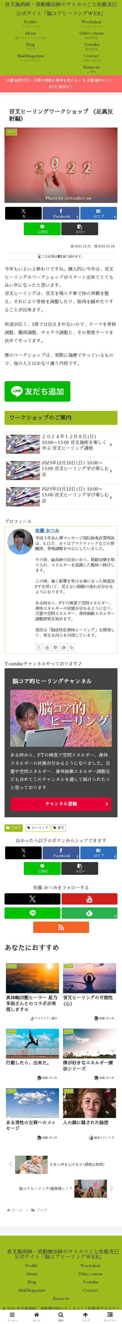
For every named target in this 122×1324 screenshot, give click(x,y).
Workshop (90, 1266)
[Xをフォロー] (39, 647)
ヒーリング (40, 827)
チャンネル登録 (61, 804)
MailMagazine (31, 1290)
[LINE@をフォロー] (55, 647)
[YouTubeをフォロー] (47, 647)
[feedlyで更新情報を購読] (63, 647)
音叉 (60, 827)
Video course (90, 1274)
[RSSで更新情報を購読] (71, 647)
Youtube (90, 1282)
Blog (31, 1282)
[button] (79, 228)
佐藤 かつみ (47, 531)
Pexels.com (103, 198)
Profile (31, 1266)
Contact (90, 1290)
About (31, 1274)
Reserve (61, 1298)
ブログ (16, 827)
